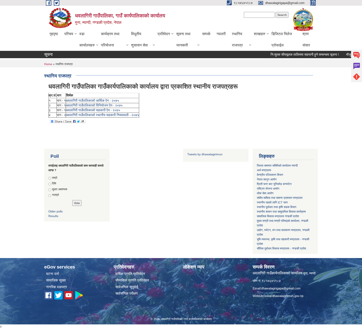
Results (53, 216)
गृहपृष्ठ (53, 34)
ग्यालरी (221, 34)
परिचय (68, 34)
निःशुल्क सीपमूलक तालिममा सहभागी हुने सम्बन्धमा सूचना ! (298, 54)
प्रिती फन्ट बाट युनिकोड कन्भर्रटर (274, 184)
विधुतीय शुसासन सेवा (139, 39)
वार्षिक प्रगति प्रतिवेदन (130, 274)
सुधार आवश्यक (59, 189)
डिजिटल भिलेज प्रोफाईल (282, 39)
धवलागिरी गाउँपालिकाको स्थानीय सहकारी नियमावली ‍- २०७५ (102, 115)
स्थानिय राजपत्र (237, 39)
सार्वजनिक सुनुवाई (126, 287)
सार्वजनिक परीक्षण (126, 294)
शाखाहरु (259, 34)
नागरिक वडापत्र (56, 287)
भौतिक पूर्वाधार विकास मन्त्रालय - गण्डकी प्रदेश (281, 248)
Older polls (55, 211)
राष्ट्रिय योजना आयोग (268, 188)
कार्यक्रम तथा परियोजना (110, 39)
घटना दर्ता (52, 274)
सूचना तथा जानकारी (183, 39)
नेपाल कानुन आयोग (267, 179)
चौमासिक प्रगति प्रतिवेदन (132, 280)
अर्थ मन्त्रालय (264, 170)
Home (48, 64)
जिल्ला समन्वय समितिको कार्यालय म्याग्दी (277, 165)
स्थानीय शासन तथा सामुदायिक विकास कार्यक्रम (281, 211)
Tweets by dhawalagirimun (204, 154)
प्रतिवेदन (164, 34)
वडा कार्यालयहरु (87, 39)
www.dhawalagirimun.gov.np (284, 296)
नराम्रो (55, 195)
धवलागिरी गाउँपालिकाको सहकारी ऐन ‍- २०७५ (93, 110)
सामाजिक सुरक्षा (56, 280)
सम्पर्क (206, 34)
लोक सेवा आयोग (265, 193)
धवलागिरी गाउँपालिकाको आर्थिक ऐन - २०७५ (92, 100)
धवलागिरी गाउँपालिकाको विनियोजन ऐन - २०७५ (94, 105)
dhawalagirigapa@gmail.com (281, 288)
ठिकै (54, 183)
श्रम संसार (306, 39)
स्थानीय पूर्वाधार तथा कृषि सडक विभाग (276, 207)
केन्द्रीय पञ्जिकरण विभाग (270, 174)
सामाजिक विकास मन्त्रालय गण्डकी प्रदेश (278, 216)
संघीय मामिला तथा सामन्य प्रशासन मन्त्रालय (280, 197)
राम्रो (54, 177)
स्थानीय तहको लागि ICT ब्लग (272, 202)
